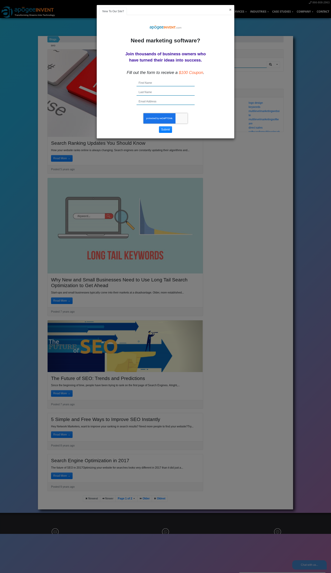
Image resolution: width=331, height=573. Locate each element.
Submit (165, 129)
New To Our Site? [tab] (113, 11)
